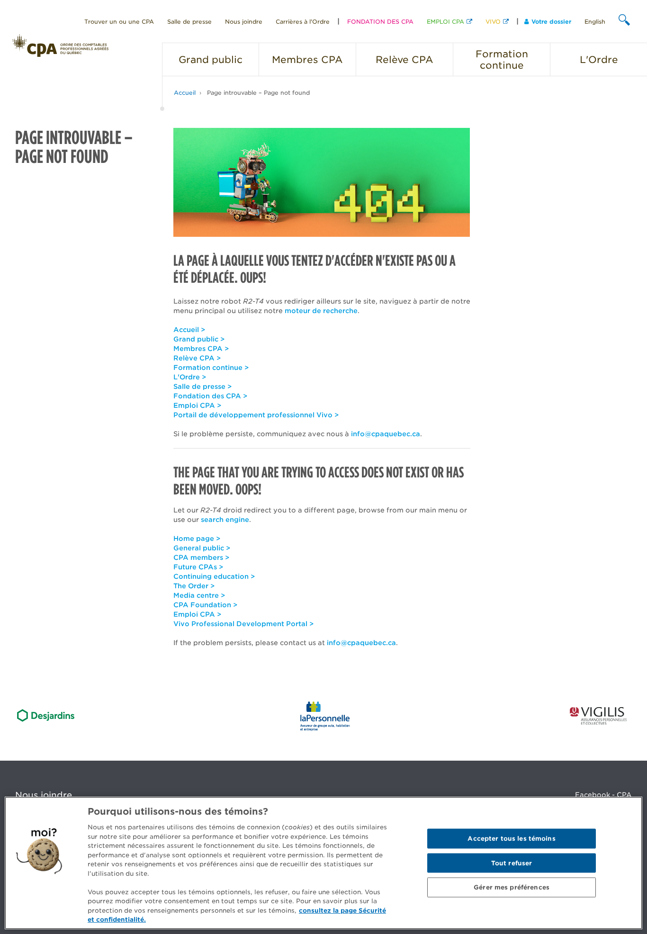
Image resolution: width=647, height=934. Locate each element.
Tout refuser (511, 862)
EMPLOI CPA (445, 21)
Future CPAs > (198, 567)
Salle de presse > (202, 386)
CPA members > (201, 557)
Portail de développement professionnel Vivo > (256, 415)
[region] (323, 863)
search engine (225, 519)
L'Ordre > (189, 377)
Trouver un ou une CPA (119, 21)
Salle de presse (189, 21)
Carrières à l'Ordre (303, 21)
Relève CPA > (197, 358)
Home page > (196, 538)
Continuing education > (214, 576)
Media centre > (199, 595)
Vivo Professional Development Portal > (243, 624)
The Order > (194, 586)
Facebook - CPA (603, 795)
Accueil (185, 92)
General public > (201, 548)
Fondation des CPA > (210, 396)
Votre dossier (551, 21)
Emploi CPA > (197, 405)
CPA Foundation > (205, 605)
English (594, 21)
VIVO (493, 21)
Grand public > (199, 339)
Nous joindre (243, 21)
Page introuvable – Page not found (258, 92)
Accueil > (189, 329)
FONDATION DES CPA (380, 21)
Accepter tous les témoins (511, 838)
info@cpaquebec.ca (385, 434)
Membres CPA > (201, 348)
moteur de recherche (321, 310)
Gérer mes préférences (511, 887)
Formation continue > (211, 367)
